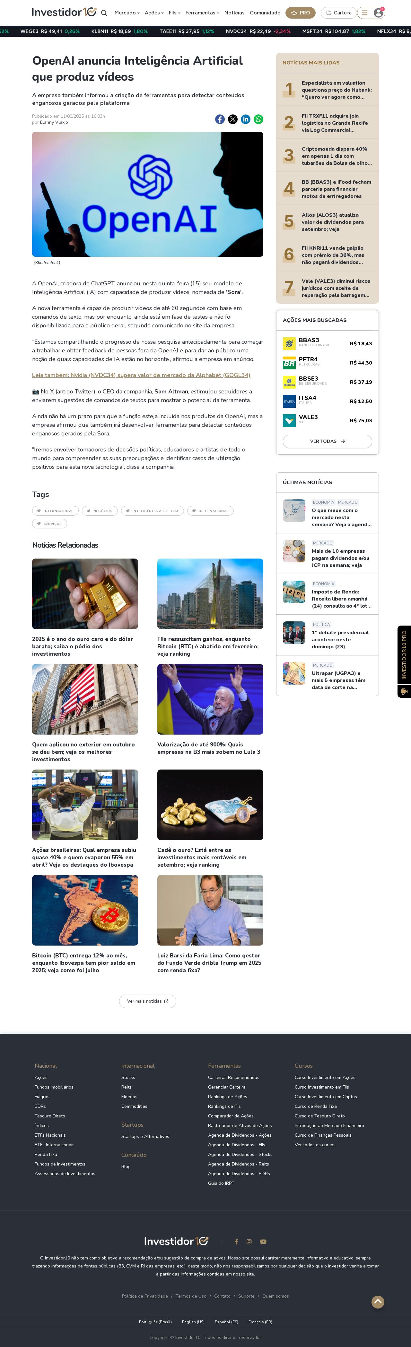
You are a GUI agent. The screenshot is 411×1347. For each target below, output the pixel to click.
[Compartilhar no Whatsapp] (258, 119)
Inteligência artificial (156, 511)
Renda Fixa (46, 1154)
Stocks (128, 1077)
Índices (42, 1126)
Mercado (125, 13)
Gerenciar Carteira (227, 1087)
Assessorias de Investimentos (65, 1174)
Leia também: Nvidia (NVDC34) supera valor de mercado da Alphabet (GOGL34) (141, 375)
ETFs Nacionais (50, 1135)
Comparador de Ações (231, 1116)
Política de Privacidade (145, 1296)
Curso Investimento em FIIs (322, 1087)
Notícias (234, 13)
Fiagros (42, 1097)
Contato (222, 1296)
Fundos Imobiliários (54, 1087)
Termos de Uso (191, 1296)
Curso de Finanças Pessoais (323, 1135)
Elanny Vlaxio (54, 122)
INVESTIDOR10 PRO (404, 654)
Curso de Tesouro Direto (320, 1116)
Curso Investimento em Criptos (326, 1097)
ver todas (324, 441)
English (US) (193, 1322)
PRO (305, 13)
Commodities (134, 1106)
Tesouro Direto (50, 1116)
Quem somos (275, 1296)
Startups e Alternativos (145, 1136)
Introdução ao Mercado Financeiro (329, 1126)
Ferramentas (200, 13)
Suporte (246, 1296)
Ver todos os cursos (315, 1145)
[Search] (104, 13)
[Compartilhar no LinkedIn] (245, 119)
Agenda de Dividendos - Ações (240, 1135)
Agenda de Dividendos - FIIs (236, 1145)
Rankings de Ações (227, 1097)
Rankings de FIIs (224, 1106)
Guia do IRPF (221, 1183)
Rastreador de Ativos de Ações (240, 1126)
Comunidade (265, 13)
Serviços (53, 524)
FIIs (173, 13)
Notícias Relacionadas (65, 545)
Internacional (59, 511)
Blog (126, 1167)
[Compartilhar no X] (233, 119)
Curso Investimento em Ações (325, 1077)
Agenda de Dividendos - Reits (238, 1164)
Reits (126, 1087)
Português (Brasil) (155, 1322)
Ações (152, 13)
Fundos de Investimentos (60, 1164)
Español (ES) (226, 1322)
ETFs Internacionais (54, 1145)
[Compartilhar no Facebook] (220, 119)
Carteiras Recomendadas (233, 1077)
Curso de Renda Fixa (316, 1106)
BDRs (40, 1106)
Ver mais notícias (144, 1001)
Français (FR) (260, 1322)
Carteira (343, 13)
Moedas (129, 1097)
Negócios (103, 511)
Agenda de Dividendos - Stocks (240, 1154)
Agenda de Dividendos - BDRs (239, 1174)
